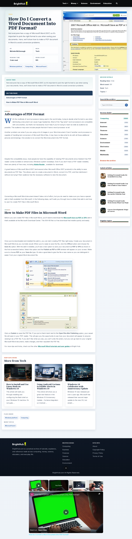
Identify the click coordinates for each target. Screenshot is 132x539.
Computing (29, 66)
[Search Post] (126, 105)
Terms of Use (98, 456)
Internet (114, 122)
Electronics (114, 147)
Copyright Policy (99, 450)
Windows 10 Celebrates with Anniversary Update (78, 386)
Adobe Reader (39, 164)
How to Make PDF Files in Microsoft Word (22, 102)
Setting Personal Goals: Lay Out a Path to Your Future (118, 184)
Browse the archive (108, 161)
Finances (114, 130)
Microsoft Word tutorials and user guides (54, 346)
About (95, 446)
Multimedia (114, 155)
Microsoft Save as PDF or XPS (75, 218)
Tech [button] (65, 3)
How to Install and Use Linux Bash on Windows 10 (17, 386)
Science (84, 3)
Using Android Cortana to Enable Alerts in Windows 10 (48, 386)
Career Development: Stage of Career (118, 210)
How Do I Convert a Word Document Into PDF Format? (57, 494)
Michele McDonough (17, 51)
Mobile (114, 151)
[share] (99, 493)
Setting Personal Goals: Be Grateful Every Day (117, 176)
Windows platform (16, 66)
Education (107, 3)
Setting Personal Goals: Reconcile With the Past (116, 193)
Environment (95, 3)
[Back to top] (66, 468)
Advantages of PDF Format (16, 98)
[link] (32, 494)
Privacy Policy (98, 453)
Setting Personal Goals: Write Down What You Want (118, 202)
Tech (10, 14)
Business (114, 126)
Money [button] (74, 3)
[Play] (79, 485)
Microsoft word (41, 66)
